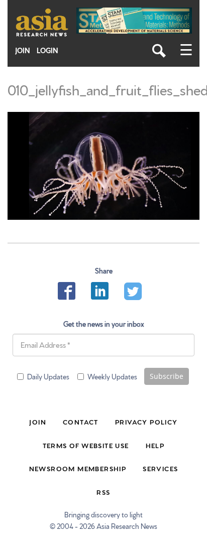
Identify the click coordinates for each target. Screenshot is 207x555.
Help (155, 445)
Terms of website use (86, 445)
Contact (80, 422)
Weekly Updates (112, 376)
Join (22, 50)
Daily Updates (48, 376)
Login (47, 50)
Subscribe (166, 376)
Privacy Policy (146, 422)
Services (160, 468)
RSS (103, 492)
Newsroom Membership (78, 468)
